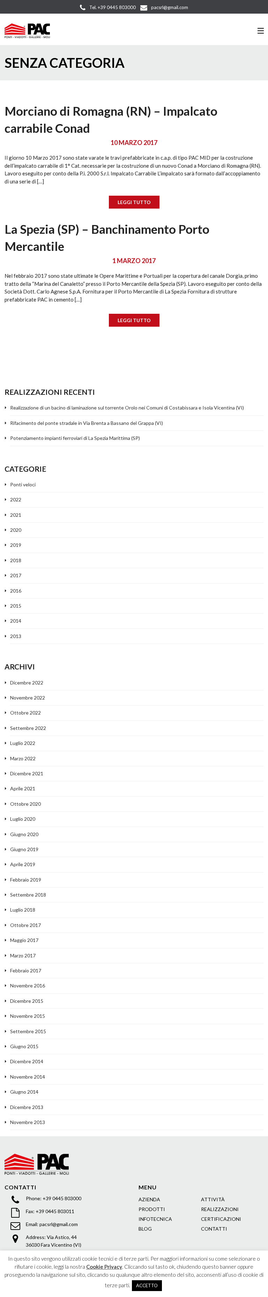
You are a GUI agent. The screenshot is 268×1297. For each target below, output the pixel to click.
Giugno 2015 (24, 1046)
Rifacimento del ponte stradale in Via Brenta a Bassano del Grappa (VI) (86, 423)
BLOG (145, 1229)
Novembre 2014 (27, 1077)
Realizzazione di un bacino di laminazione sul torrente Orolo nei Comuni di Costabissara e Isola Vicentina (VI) (127, 408)
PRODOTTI (152, 1209)
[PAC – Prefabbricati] (27, 30)
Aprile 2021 (22, 788)
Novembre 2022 (27, 698)
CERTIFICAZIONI (221, 1219)
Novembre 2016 (27, 985)
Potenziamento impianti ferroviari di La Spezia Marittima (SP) (75, 438)
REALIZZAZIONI (220, 1209)
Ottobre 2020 (25, 804)
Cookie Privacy (104, 1266)
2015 (15, 606)
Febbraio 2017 (25, 970)
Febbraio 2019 (25, 880)
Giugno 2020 (24, 834)
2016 (15, 591)
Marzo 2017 (23, 955)
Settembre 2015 (28, 1031)
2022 (15, 499)
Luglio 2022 (22, 743)
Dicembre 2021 (26, 773)
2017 (15, 575)
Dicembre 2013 (26, 1107)
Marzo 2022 (23, 758)
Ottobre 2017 (25, 925)
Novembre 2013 (27, 1122)
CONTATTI (214, 1229)
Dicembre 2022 (26, 683)
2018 (15, 560)
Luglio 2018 (22, 910)
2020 (15, 530)
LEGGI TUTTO (134, 202)
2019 (15, 545)
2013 (15, 636)
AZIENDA (149, 1199)
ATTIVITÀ (213, 1199)
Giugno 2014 (24, 1092)
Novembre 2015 (27, 1016)
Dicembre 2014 (26, 1061)
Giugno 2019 (24, 849)
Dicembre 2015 (26, 1001)
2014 (15, 621)
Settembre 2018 (28, 895)
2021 (15, 515)
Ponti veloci (23, 484)
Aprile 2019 (22, 864)
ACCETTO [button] (147, 1285)
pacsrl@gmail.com (58, 1224)
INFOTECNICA (155, 1219)
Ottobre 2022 (25, 713)
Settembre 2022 (28, 728)
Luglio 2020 (22, 819)
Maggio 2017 (24, 940)
